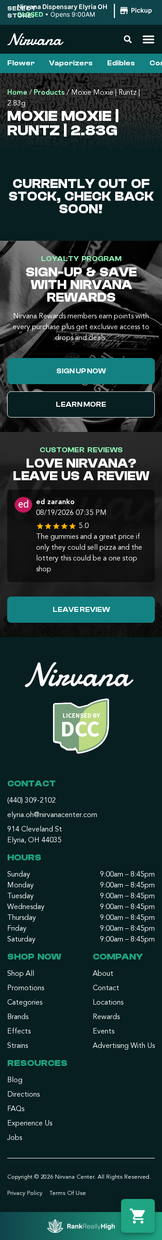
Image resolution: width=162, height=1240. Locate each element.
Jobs (14, 1138)
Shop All (20, 974)
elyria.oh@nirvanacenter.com (52, 815)
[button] (86, 10)
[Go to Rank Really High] (81, 1226)
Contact (106, 988)
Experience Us (29, 1123)
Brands (17, 1017)
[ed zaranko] (23, 506)
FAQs (15, 1109)
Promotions (25, 988)
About (103, 974)
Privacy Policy (24, 1193)
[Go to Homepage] (81, 712)
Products (49, 92)
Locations (108, 1002)
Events (103, 1031)
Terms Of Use (68, 1193)
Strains (17, 1046)
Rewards (106, 1017)
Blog (14, 1080)
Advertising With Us (124, 1046)
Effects (19, 1031)
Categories (24, 1002)
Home (17, 92)
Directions (23, 1094)
